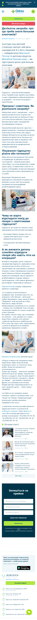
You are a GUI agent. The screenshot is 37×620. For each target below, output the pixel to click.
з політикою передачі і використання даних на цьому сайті (18, 531)
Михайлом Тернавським (14, 59)
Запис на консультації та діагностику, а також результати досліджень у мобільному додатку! (18, 4)
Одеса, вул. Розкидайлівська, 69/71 (16, 589)
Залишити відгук (20, 583)
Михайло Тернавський (11, 357)
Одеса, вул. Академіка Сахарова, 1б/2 (17, 599)
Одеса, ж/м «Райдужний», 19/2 (15, 604)
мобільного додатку (10, 411)
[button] (3, 11)
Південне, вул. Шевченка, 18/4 (15, 609)
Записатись (18, 19)
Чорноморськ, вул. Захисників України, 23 (18, 614)
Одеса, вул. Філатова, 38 (13, 594)
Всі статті (18, 476)
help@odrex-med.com (12, 579)
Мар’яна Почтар (8, 286)
